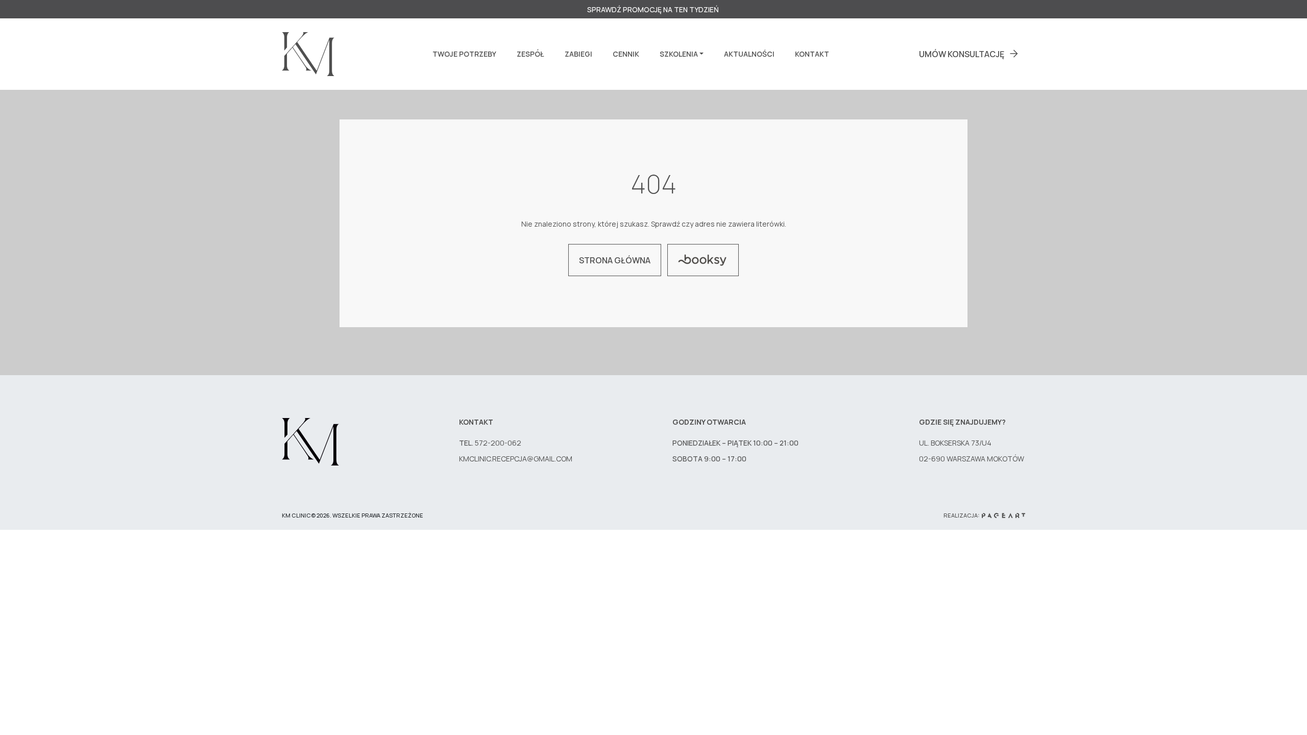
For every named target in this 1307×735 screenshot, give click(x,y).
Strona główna (614, 260)
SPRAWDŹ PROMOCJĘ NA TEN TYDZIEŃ (653, 9)
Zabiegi (578, 54)
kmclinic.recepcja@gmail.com (515, 458)
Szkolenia (679, 54)
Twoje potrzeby (464, 54)
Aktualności (749, 54)
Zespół (530, 54)
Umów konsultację (961, 54)
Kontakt (812, 54)
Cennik (626, 54)
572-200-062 (499, 443)
